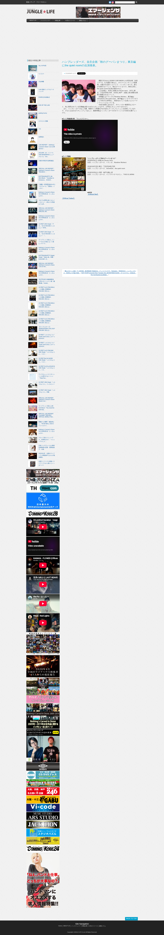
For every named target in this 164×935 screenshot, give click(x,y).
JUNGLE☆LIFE (41, 12)
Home (60, 926)
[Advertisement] (82, 38)
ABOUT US (32, 20)
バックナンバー (45, 20)
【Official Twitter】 (68, 198)
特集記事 (57, 20)
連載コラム (82, 20)
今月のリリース (70, 20)
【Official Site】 (93, 194)
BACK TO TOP (131, 918)
